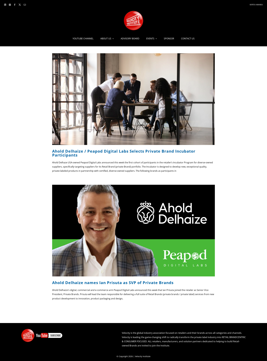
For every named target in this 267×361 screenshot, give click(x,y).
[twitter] (20, 5)
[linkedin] (5, 5)
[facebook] (15, 5)
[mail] (25, 5)
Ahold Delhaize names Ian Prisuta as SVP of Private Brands (113, 282)
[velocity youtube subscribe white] (42, 329)
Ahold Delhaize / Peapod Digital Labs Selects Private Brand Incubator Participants (123, 153)
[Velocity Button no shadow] (133, 11)
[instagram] (10, 5)
